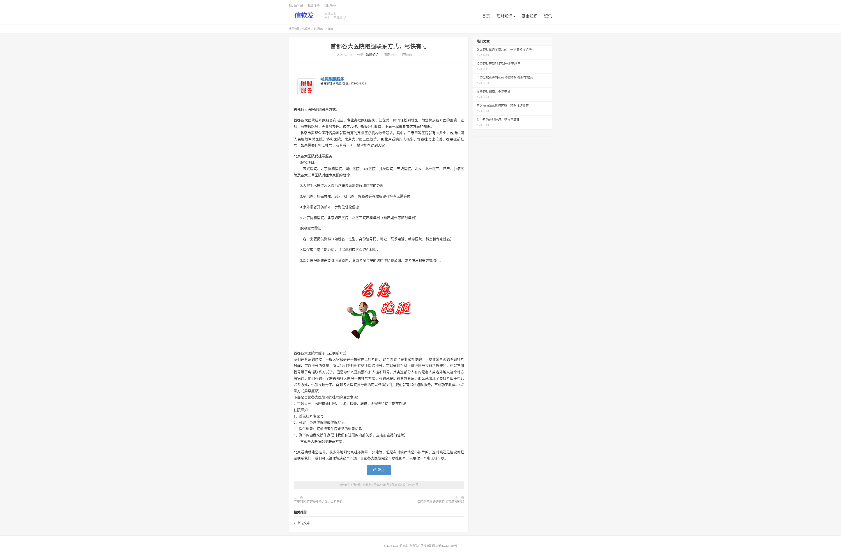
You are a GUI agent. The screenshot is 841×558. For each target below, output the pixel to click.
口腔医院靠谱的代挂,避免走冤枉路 (440, 501)
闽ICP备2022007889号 (444, 545)
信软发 (304, 15)
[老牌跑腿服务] (306, 87)
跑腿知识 (319, 28)
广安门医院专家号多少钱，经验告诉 (318, 501)
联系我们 (415, 545)
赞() (381, 470)
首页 (486, 16)
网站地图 (426, 545)
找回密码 (330, 5)
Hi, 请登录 (296, 5)
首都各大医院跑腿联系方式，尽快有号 (378, 46)
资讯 (548, 16)
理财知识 (504, 16)
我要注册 (313, 5)
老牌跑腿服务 (332, 79)
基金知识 (529, 16)
